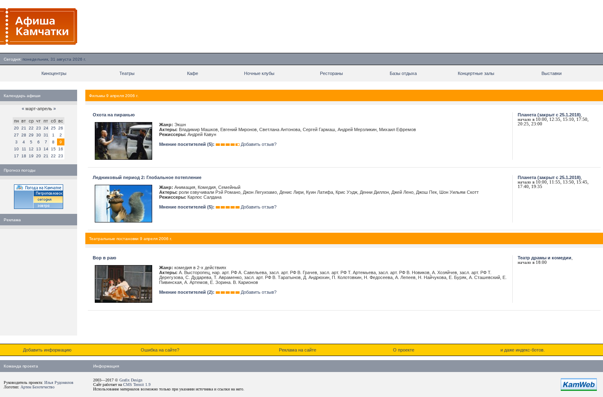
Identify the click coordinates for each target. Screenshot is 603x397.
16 (60, 149)
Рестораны (331, 73)
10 (16, 149)
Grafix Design (130, 380)
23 (38, 128)
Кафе (192, 73)
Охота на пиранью (114, 114)
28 (23, 135)
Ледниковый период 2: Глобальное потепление (147, 177)
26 (60, 128)
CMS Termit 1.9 (137, 384)
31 (45, 135)
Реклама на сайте (297, 349)
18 (23, 156)
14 (45, 149)
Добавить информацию (47, 349)
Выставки (551, 73)
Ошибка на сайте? (160, 349)
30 (38, 135)
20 (16, 128)
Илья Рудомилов (58, 382)
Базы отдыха (403, 73)
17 (16, 156)
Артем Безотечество (38, 387)
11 (24, 149)
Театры (127, 73)
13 (38, 149)
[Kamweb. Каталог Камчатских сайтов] (579, 389)
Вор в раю (104, 257)
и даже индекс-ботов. (522, 349)
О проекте (403, 349)
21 (23, 128)
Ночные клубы (259, 73)
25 (53, 128)
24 (45, 128)
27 (16, 135)
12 (31, 149)
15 (53, 149)
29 (31, 135)
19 (31, 156)
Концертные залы (476, 73)
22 (31, 128)
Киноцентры (53, 73)
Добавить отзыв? (258, 144)
